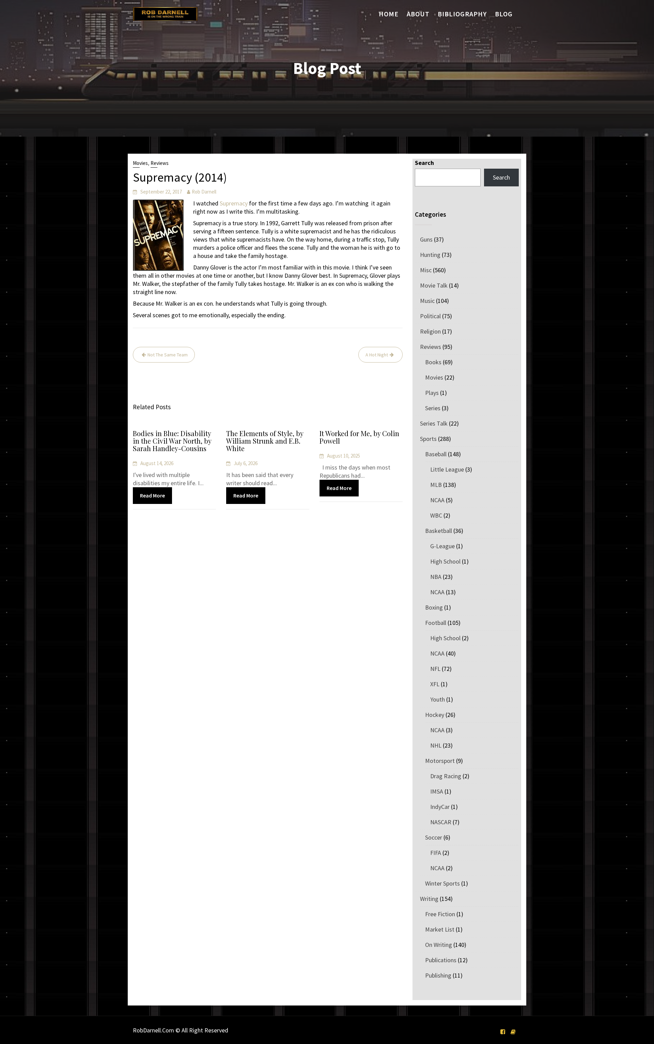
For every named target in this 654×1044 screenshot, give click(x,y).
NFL (435, 669)
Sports (428, 439)
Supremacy (234, 203)
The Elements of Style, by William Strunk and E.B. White (264, 441)
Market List (439, 929)
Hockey (434, 715)
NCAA (437, 500)
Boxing (434, 607)
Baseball (436, 454)
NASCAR (440, 822)
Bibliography (462, 14)
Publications (440, 960)
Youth (437, 699)
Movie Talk (434, 285)
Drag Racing (445, 776)
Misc (426, 270)
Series (432, 408)
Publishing (438, 975)
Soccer (433, 837)
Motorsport (440, 761)
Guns (426, 239)
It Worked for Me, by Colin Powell (359, 437)
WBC (436, 515)
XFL (434, 684)
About (418, 14)
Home (389, 14)
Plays (432, 393)
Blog (504, 14)
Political (430, 316)
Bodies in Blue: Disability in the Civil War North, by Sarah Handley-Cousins (172, 441)
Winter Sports (442, 883)
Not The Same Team (167, 355)
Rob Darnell (204, 191)
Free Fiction (440, 914)
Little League (447, 469)
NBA (435, 577)
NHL (435, 745)
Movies (140, 163)
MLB (436, 485)
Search (424, 163)
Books (433, 362)
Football (435, 623)
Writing (429, 899)
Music (427, 301)
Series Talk (434, 423)
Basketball (438, 531)
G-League (442, 546)
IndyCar (440, 807)
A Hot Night (376, 355)
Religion (430, 331)
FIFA (435, 853)
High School (445, 561)
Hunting (430, 255)
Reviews (160, 163)
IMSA (436, 791)
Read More (152, 495)
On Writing (438, 945)
